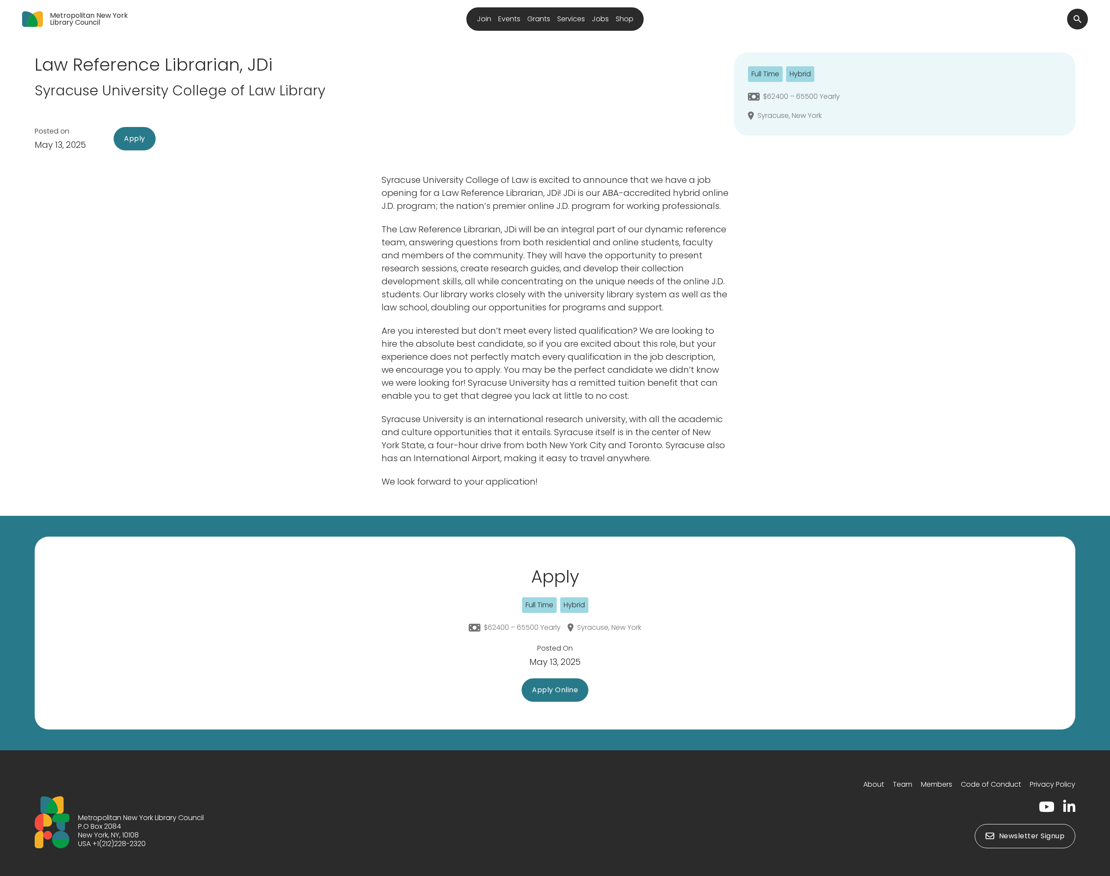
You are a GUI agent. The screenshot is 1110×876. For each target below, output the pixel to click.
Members (936, 784)
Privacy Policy (1052, 784)
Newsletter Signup (1032, 836)
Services (571, 19)
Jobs (600, 19)
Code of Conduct (991, 784)
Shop (624, 19)
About (873, 784)
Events (509, 19)
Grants (538, 19)
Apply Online (555, 690)
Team (902, 784)
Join (484, 19)
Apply (134, 138)
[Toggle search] (1077, 19)
